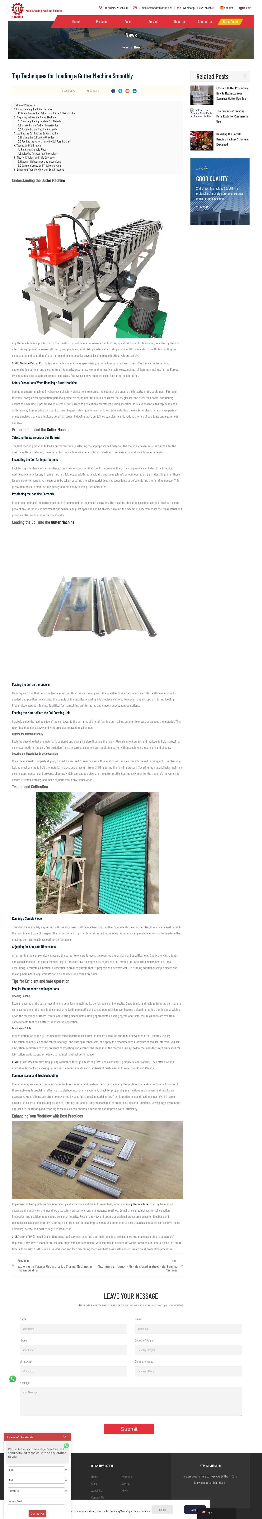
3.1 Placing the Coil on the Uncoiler (36, 137)
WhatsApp (26, 1361)
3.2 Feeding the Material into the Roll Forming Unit (44, 141)
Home (76, 21)
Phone (23, 1340)
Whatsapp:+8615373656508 (198, 8)
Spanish (229, 8)
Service (153, 21)
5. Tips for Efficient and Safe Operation (34, 157)
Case (127, 21)
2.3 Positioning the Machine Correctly (37, 129)
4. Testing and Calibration (27, 145)
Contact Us (205, 21)
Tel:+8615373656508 (116, 8)
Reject (162, 1509)
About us (179, 21)
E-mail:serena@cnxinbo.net (155, 8)
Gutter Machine (53, 180)
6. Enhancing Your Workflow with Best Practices (39, 169)
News (124, 1490)
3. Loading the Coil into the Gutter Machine (36, 133)
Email (138, 1319)
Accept (195, 1509)
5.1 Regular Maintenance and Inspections (39, 161)
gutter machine (139, 1204)
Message (25, 1383)
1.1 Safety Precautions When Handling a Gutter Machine (46, 113)
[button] (37, 1436)
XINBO (15, 1062)
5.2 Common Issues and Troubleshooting (39, 165)
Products (101, 21)
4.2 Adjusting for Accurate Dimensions (38, 153)
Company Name (144, 1361)
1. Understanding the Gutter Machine (33, 109)
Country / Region (144, 1340)
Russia (247, 8)
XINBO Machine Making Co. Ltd (29, 363)
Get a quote (230, 21)
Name (23, 1319)
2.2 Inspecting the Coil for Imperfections (39, 125)
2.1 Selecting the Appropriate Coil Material (40, 121)
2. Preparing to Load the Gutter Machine (35, 117)
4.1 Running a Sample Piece (32, 149)
